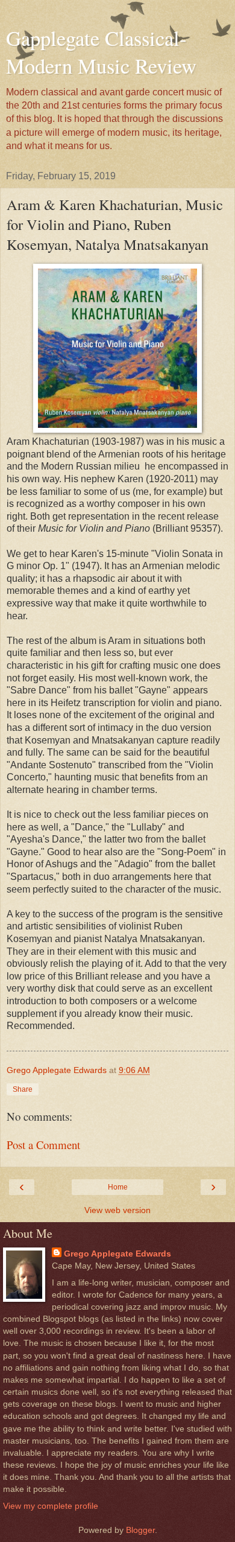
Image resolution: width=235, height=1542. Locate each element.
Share (23, 1089)
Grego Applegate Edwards (117, 1253)
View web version (117, 1210)
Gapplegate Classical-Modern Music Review (101, 52)
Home (118, 1187)
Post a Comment (43, 1144)
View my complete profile (50, 1506)
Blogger (140, 1530)
